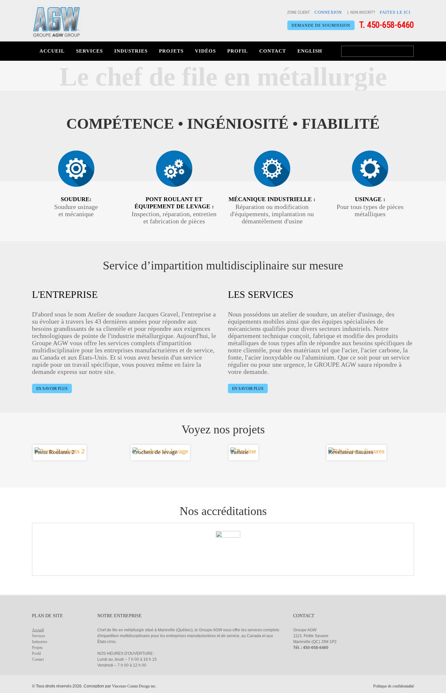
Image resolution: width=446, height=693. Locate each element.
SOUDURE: (76, 199)
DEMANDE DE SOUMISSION (321, 25)
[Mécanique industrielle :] (272, 169)
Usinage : (370, 199)
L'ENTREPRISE (65, 294)
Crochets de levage (154, 452)
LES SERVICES (261, 294)
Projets (171, 51)
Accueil (52, 51)
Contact (272, 51)
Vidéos (205, 51)
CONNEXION (328, 12)
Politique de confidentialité (393, 686)
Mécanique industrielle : (272, 199)
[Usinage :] (370, 169)
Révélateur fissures (350, 452)
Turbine (239, 452)
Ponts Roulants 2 (54, 452)
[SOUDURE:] (76, 169)
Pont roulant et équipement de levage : (174, 203)
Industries (131, 51)
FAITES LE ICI (395, 12)
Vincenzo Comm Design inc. (134, 686)
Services (89, 51)
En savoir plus (52, 388)
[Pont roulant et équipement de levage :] (174, 169)
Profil (237, 51)
